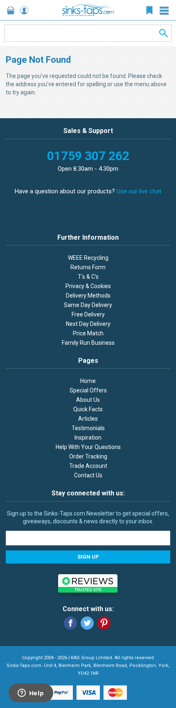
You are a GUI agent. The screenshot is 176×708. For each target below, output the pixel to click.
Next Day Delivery (88, 324)
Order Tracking (88, 456)
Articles (88, 418)
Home (88, 381)
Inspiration (88, 437)
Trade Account (88, 466)
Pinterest (104, 623)
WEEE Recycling (88, 257)
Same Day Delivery (88, 305)
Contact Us (88, 475)
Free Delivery (88, 314)
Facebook (70, 623)
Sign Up (88, 557)
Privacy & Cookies (88, 286)
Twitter (87, 623)
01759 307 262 (88, 156)
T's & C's (88, 276)
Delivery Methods (88, 295)
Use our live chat (139, 191)
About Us (88, 399)
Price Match (88, 333)
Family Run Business (88, 342)
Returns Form (88, 267)
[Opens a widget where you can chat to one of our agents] (30, 693)
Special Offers (88, 390)
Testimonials (88, 428)
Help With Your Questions (88, 447)
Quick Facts (88, 409)
